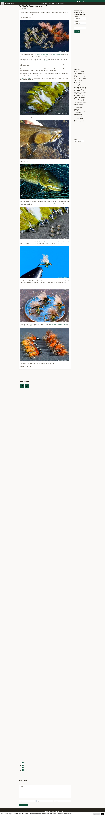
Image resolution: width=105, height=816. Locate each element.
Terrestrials (78, 114)
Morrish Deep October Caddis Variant (58, 324)
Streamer (79, 112)
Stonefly (77, 111)
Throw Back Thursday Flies (79, 118)
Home (42, 3)
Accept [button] (102, 814)
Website (56, 801)
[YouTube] (81, 1)
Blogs (46, 3)
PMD (76, 102)
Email (38, 801)
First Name (76, 16)
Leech (83, 93)
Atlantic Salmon (78, 71)
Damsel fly (79, 80)
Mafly (76, 95)
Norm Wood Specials (57, 54)
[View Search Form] (103, 3)
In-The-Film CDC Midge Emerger (48, 203)
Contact (62, 3)
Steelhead (78, 109)
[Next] (27, 386)
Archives (76, 139)
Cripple (80, 78)
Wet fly (81, 121)
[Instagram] (77, 1)
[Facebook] (83, 1)
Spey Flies (80, 107)
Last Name (76, 21)
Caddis (79, 75)
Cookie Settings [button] (96, 814)
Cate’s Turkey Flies (67, 373)
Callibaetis (81, 76)
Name (20, 801)
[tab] (22, 762)
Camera (75, 78)
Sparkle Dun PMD (44, 60)
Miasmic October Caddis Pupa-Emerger (29, 325)
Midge (79, 99)
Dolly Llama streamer (27, 78)
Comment (21, 786)
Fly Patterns (51, 3)
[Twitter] (85, 1)
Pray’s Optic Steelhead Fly (24, 373)
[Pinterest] (79, 1)
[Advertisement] (78, 50)
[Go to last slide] (22, 386)
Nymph (81, 101)
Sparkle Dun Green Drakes (42, 54)
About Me (57, 3)
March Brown (81, 95)
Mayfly (78, 97)
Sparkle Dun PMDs (24, 56)
